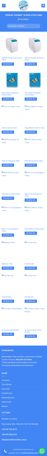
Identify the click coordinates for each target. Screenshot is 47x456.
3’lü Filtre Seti (29, 264)
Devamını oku (7, 64)
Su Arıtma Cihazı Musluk (10, 330)
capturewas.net (28, 449)
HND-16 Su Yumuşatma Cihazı (33, 195)
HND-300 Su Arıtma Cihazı (34, 161)
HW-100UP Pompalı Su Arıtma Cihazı (33, 94)
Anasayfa (5, 380)
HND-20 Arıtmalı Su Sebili (10, 161)
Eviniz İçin (6, 389)
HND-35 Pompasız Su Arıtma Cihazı (12, 59)
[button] (4, 6)
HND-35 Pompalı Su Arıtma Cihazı (34, 59)
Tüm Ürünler (7, 384)
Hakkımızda (6, 402)
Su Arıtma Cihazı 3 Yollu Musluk (33, 331)
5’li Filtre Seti (29, 297)
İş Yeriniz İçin (7, 393)
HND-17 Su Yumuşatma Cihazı (10, 230)
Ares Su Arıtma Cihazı (9, 128)
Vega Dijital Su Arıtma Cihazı (34, 128)
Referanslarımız (8, 398)
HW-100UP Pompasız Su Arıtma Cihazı (10, 94)
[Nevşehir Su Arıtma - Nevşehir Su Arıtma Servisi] (23, 5)
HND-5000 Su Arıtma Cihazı (34, 229)
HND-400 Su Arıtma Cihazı (11, 194)
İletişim (5, 406)
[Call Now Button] (5, 451)
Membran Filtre (7, 264)
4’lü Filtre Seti (6, 297)
